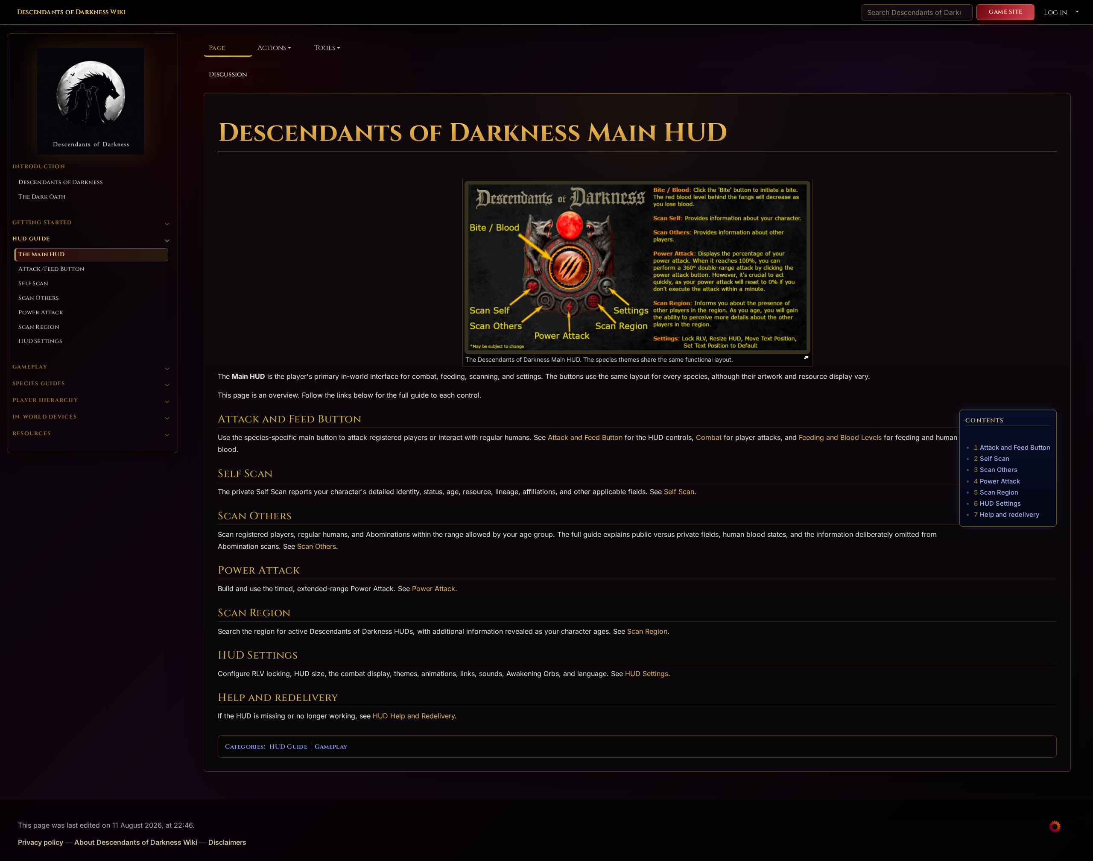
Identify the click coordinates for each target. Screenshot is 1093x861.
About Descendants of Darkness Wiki (135, 842)
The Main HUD (41, 254)
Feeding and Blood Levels (840, 437)
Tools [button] (324, 48)
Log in (1055, 12)
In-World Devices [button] (44, 417)
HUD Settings (40, 341)
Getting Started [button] (42, 222)
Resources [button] (31, 433)
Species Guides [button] (38, 383)
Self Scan (33, 283)
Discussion (228, 74)
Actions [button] (271, 48)
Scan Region (38, 327)
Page (217, 48)
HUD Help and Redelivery (414, 716)
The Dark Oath (41, 197)
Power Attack (40, 312)
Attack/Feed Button (51, 269)
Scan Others (38, 298)
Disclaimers (227, 842)
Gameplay (331, 747)
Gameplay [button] (29, 367)
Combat (709, 437)
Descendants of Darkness (60, 182)
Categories (244, 747)
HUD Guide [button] (31, 239)
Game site (1006, 12)
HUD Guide (288, 747)
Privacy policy (40, 842)
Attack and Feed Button (585, 437)
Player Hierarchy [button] (45, 400)
